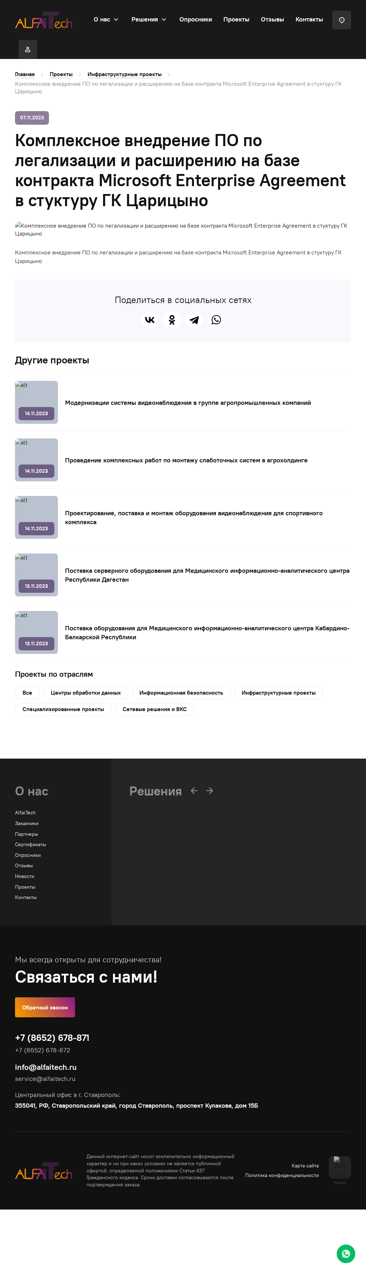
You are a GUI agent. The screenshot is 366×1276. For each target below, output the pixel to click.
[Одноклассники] (171, 319)
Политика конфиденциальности (282, 1175)
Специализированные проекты (63, 709)
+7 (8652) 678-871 (52, 1037)
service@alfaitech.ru (45, 1078)
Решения (145, 19)
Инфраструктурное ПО (155, 877)
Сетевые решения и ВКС (155, 709)
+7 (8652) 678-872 (42, 1050)
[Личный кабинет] (28, 49)
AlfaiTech (25, 812)
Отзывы (272, 19)
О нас (102, 19)
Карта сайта (305, 1165)
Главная (25, 74)
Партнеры (26, 834)
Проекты (236, 19)
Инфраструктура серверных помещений (176, 898)
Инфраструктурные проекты (125, 74)
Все (27, 692)
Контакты (309, 19)
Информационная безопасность (181, 692)
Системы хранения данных (160, 887)
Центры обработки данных (86, 692)
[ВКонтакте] (149, 319)
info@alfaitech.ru (45, 1067)
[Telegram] (194, 319)
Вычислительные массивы (160, 866)
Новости (24, 876)
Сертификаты (30, 844)
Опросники (195, 19)
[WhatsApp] (216, 319)
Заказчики (27, 823)
